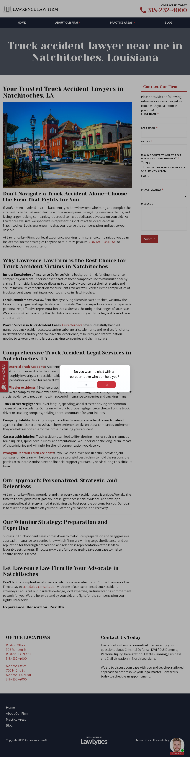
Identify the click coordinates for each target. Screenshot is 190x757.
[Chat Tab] (95, 378)
